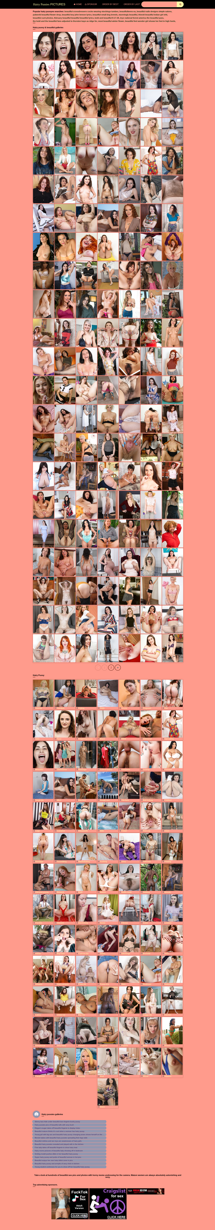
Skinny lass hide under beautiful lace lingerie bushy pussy (57, 1122)
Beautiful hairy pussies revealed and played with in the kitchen (59, 1144)
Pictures (49, 4)
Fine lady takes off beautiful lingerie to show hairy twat (56, 1147)
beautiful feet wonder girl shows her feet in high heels (150, 21)
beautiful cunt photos (43, 18)
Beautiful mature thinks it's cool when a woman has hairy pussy (59, 1131)
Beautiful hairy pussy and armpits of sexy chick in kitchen (57, 1164)
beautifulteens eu (127, 11)
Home (79, 4)
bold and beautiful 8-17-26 (107, 18)
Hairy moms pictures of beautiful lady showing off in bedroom (59, 1151)
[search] (180, 4)
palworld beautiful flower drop (47, 15)
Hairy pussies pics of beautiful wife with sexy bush (54, 1125)
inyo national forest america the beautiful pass (141, 18)
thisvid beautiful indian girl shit (152, 15)
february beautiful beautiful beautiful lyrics (74, 18)
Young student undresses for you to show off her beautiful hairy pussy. (62, 1167)
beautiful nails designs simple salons (154, 11)
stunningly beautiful (128, 15)
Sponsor (92, 4)
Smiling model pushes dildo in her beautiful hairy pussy (56, 1154)
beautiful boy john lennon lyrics (77, 15)
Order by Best (110, 4)
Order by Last (132, 4)
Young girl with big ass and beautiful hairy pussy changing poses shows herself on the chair (71, 1135)
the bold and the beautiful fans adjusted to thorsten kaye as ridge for (65, 21)
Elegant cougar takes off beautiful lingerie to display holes (57, 1128)
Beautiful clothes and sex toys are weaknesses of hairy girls (58, 1141)
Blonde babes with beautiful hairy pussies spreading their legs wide (61, 1138)
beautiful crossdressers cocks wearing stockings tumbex (91, 11)
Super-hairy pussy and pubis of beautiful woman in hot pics (58, 1157)
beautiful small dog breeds (105, 15)
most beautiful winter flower (111, 21)
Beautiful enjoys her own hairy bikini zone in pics (54, 1160)
